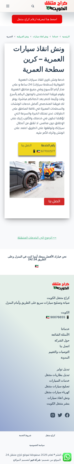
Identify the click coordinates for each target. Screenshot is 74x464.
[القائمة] (7, 6)
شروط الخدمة (25, 435)
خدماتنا (65, 329)
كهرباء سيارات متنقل (57, 392)
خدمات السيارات (59, 380)
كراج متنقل (50, 435)
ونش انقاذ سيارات (58, 398)
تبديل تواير (63, 369)
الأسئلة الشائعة (60, 334)
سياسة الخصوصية (37, 445)
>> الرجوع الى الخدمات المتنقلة (37, 238)
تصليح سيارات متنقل (57, 386)
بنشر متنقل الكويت (58, 403)
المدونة (65, 357)
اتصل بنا (65, 346)
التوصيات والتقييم (59, 352)
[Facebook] (67, 415)
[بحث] (32, 6)
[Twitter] (60, 415)
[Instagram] (52, 415)
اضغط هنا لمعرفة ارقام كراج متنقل (37, 19)
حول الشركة (62, 340)
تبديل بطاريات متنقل (57, 375)
